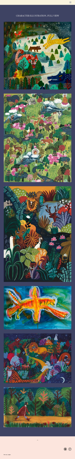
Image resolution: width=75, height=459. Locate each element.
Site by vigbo (7, 454)
